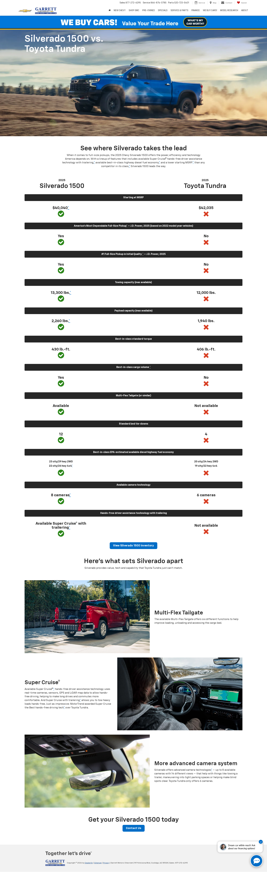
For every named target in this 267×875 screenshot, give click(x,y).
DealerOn (89, 863)
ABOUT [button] (244, 10)
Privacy (106, 863)
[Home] (109, 10)
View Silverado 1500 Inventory (133, 545)
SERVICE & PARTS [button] (179, 10)
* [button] (94, 162)
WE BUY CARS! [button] (210, 10)
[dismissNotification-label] (261, 842)
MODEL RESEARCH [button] (229, 10)
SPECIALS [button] (162, 10)
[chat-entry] (256, 861)
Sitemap (98, 863)
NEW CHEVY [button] (120, 10)
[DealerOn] (55, 863)
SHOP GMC (134, 10)
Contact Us (133, 828)
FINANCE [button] (195, 10)
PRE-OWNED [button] (148, 10)
